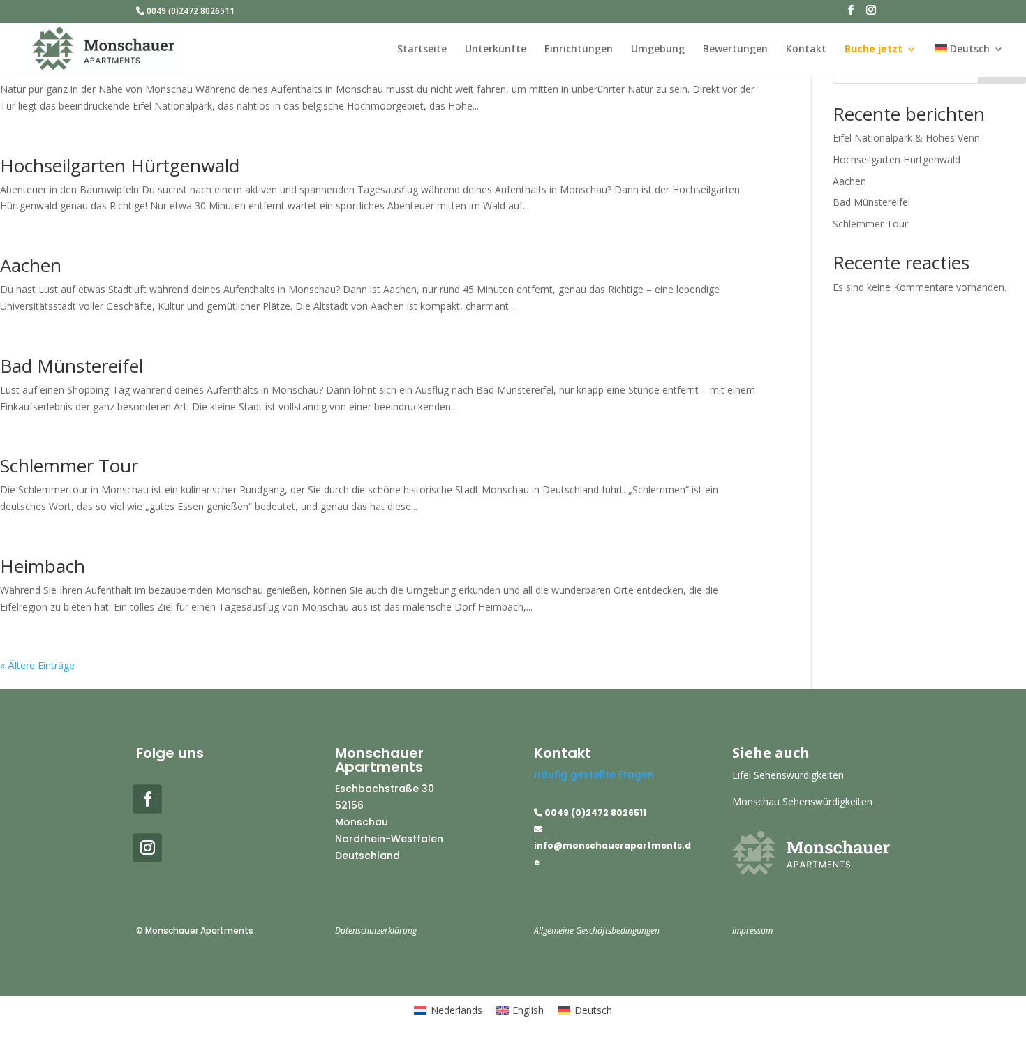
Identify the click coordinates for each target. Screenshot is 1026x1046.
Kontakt (806, 49)
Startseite (422, 49)
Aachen (30, 265)
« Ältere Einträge (37, 665)
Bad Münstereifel (71, 365)
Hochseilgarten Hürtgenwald (119, 165)
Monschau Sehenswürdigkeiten (802, 801)
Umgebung (658, 49)
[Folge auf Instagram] (147, 847)
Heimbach (42, 565)
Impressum (752, 930)
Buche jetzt (873, 49)
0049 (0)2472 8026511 (189, 12)
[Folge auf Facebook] (147, 799)
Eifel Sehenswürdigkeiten (788, 775)
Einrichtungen (578, 49)
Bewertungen (735, 49)
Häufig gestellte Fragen (594, 775)
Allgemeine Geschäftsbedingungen (597, 930)
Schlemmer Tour (69, 465)
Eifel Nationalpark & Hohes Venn (906, 137)
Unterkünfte (495, 49)
